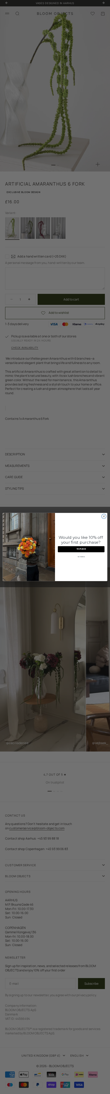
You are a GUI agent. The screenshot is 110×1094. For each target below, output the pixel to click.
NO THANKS (81, 557)
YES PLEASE (81, 549)
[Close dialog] (104, 516)
